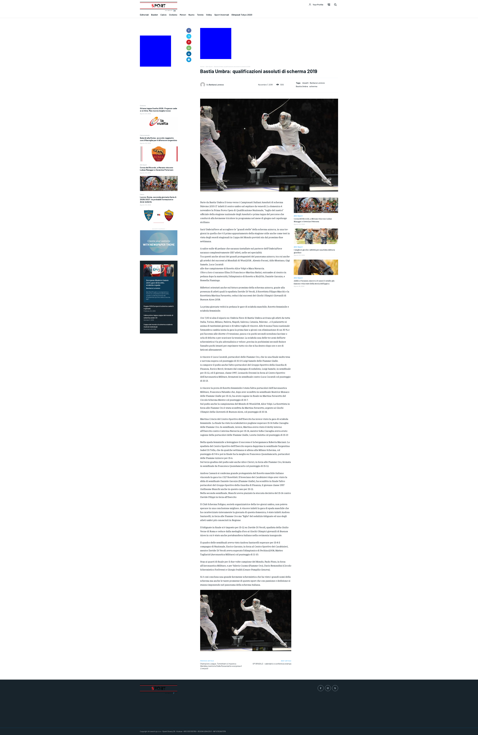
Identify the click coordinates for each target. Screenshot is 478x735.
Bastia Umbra (302, 86)
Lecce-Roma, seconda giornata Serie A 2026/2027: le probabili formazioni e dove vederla (158, 199)
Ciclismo (143, 105)
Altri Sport (143, 165)
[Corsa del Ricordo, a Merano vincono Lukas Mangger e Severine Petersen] (159, 183)
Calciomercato (145, 135)
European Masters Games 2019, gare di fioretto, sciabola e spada (157, 282)
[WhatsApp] (188, 47)
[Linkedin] (188, 53)
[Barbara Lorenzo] (203, 84)
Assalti (305, 83)
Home (202, 66)
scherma (313, 86)
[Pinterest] (188, 42)
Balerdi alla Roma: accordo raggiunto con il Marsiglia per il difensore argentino (158, 139)
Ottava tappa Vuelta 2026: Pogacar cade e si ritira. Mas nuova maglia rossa (158, 109)
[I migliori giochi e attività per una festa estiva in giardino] (316, 236)
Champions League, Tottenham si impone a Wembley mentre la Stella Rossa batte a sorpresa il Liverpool (221, 666)
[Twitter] (188, 36)
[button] (335, 4)
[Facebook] (188, 30)
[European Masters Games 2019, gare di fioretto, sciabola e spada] (159, 270)
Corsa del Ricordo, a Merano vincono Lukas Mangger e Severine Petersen (156, 168)
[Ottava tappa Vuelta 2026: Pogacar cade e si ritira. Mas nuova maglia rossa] (159, 124)
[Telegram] (188, 59)
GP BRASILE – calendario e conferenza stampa (272, 663)
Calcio (142, 194)
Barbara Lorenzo (153, 288)
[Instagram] (328, 688)
